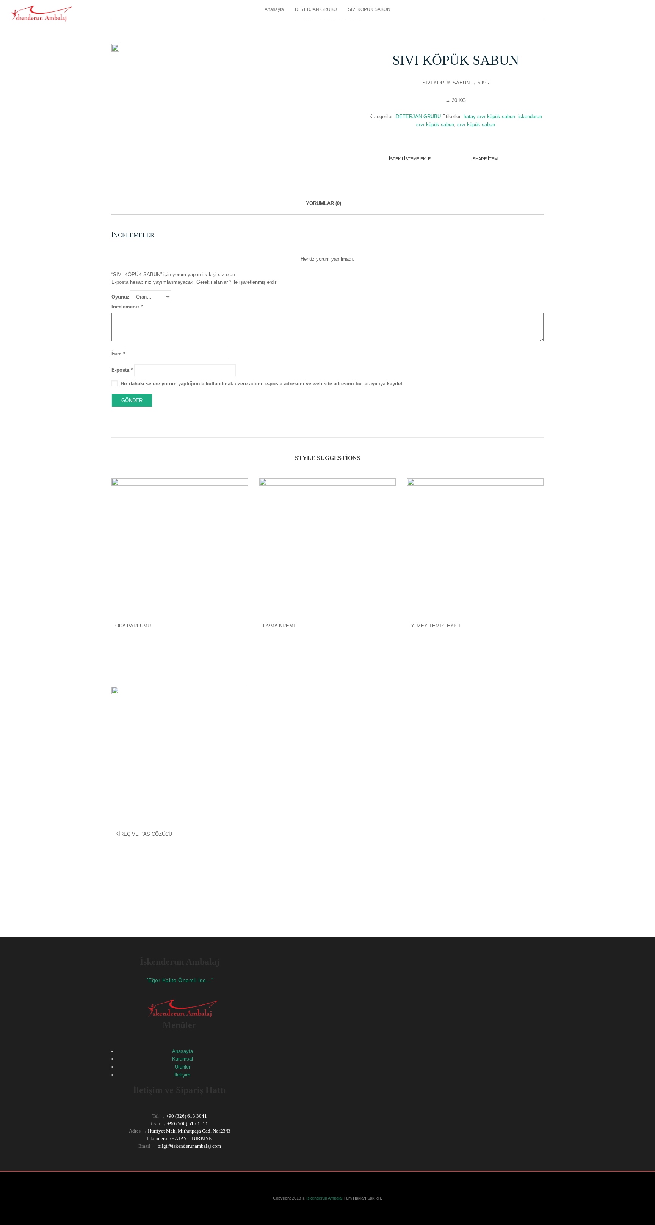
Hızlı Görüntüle (179, 530)
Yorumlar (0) (323, 203)
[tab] (323, 207)
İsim (118, 354)
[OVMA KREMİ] (327, 546)
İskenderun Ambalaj (323, 1198)
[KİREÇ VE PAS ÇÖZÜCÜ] (179, 755)
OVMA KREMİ (279, 626)
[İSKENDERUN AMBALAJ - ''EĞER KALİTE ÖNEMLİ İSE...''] (39, 13)
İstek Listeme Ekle (410, 158)
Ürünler (182, 1067)
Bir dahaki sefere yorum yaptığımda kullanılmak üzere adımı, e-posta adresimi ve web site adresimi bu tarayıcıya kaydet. (262, 383)
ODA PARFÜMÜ (133, 626)
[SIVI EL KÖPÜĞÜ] (115, 48)
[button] (641, 737)
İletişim (182, 1075)
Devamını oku (180, 652)
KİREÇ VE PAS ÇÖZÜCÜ (143, 834)
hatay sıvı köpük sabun (489, 116)
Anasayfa (182, 1051)
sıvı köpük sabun (476, 124)
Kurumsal (182, 1059)
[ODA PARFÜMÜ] (179, 546)
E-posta (122, 370)
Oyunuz (120, 297)
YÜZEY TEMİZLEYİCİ (435, 626)
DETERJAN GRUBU (418, 116)
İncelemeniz (127, 307)
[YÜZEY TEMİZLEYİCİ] (475, 546)
